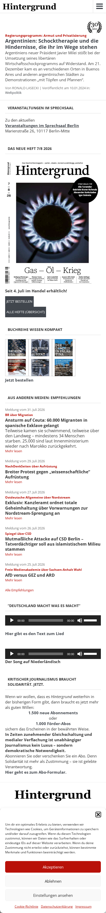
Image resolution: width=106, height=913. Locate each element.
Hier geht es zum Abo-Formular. (35, 772)
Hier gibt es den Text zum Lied (34, 633)
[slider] (91, 620)
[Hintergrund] (30, 7)
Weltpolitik (13, 92)
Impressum (83, 906)
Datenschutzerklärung (57, 906)
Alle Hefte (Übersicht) (25, 312)
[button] (98, 814)
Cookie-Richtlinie (26, 906)
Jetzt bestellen (19, 301)
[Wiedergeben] (11, 620)
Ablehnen (53, 881)
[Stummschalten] (79, 620)
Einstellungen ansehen (53, 895)
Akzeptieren (53, 867)
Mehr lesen (13, 451)
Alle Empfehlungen (19, 590)
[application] (53, 620)
